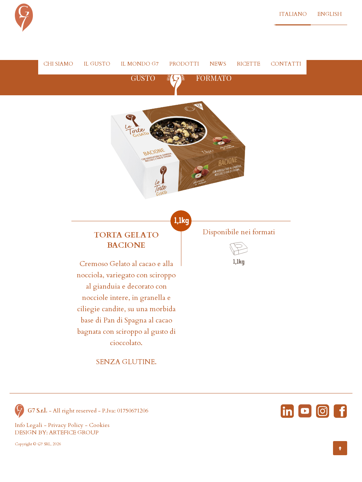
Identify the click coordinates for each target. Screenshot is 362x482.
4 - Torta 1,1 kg (238, 253)
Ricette (248, 63)
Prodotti (184, 63)
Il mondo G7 (140, 63)
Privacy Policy (65, 425)
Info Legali (28, 425)
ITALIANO (293, 14)
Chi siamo (58, 63)
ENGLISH (329, 14)
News (218, 63)
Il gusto (97, 63)
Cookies (99, 425)
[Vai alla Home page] (21, 410)
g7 (175, 81)
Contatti (286, 63)
